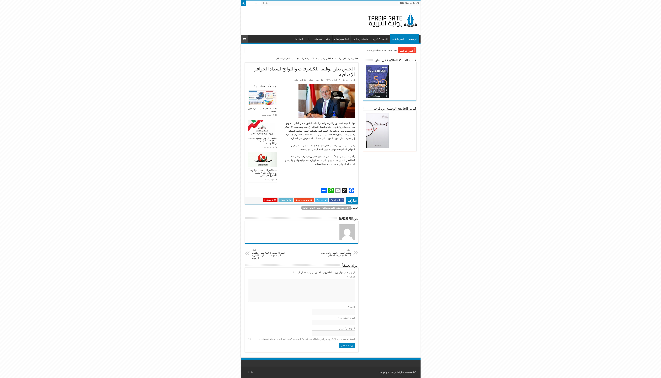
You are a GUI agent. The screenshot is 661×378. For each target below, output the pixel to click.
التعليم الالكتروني (380, 39)
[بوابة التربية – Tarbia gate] (392, 20)
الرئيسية (413, 39)
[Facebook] (264, 3)
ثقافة (328, 39)
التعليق (351, 276)
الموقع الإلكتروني (347, 328)
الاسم (351, 307)
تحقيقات (318, 39)
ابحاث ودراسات (341, 39)
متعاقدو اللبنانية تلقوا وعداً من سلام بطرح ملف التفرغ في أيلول (263, 173)
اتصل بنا (299, 39)
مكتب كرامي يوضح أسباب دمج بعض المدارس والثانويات (262, 140)
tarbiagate (347, 80)
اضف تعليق (298, 80)
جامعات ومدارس (360, 39)
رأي (308, 39)
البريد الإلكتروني (346, 317)
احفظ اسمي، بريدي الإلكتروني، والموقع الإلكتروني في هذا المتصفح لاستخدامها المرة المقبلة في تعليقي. (307, 339)
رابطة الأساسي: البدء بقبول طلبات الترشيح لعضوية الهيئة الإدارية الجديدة (269, 254)
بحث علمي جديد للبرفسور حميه (382, 50)
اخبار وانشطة (397, 39)
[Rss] (266, 3)
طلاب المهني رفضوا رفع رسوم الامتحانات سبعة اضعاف (336, 253)
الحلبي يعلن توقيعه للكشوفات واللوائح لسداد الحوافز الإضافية (326, 208)
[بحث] (243, 3)
